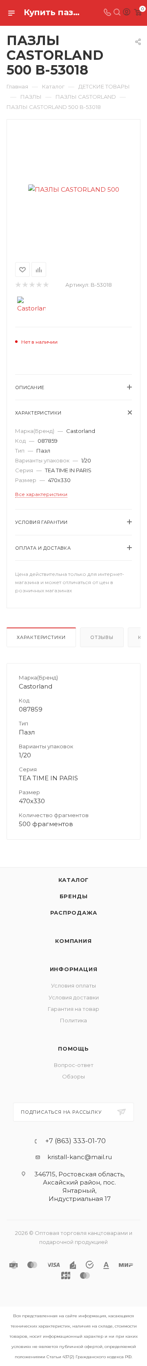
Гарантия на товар (73, 1009)
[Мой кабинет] (126, 13)
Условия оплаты (73, 985)
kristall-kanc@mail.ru (79, 1157)
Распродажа (73, 912)
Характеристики (41, 637)
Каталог (73, 880)
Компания (73, 941)
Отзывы (102, 637)
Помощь (73, 1048)
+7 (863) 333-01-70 (75, 1141)
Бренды (74, 896)
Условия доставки (74, 997)
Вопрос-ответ (74, 1065)
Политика (73, 1020)
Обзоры (73, 1076)
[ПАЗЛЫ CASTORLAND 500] (73, 189)
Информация (74, 969)
